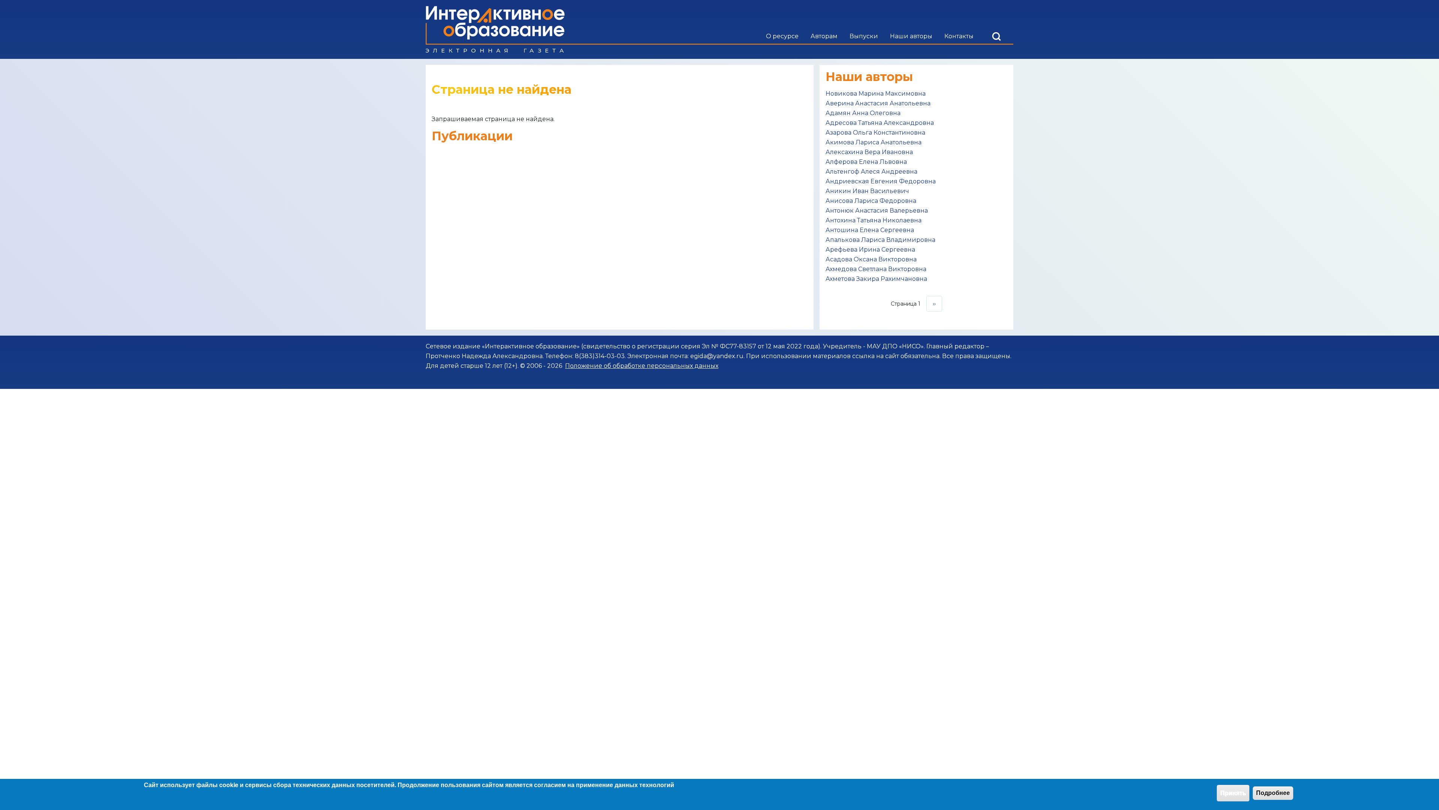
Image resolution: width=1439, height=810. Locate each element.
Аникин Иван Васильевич (867, 191)
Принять (1233, 793)
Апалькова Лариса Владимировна (880, 239)
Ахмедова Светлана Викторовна (876, 269)
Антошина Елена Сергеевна (870, 230)
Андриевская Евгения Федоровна (881, 181)
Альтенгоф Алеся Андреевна (871, 171)
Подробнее (1273, 793)
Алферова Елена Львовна (866, 161)
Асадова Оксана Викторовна (871, 259)
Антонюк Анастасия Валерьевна (877, 210)
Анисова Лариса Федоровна (871, 200)
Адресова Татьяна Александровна (880, 122)
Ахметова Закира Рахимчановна (876, 278)
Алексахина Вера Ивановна (869, 152)
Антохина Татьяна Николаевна (873, 220)
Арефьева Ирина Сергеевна (870, 249)
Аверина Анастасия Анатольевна (878, 103)
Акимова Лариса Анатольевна (873, 142)
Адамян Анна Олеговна (863, 113)
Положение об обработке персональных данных (641, 365)
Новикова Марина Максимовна (876, 93)
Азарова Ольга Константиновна (875, 132)
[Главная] (495, 29)
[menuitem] (782, 36)
